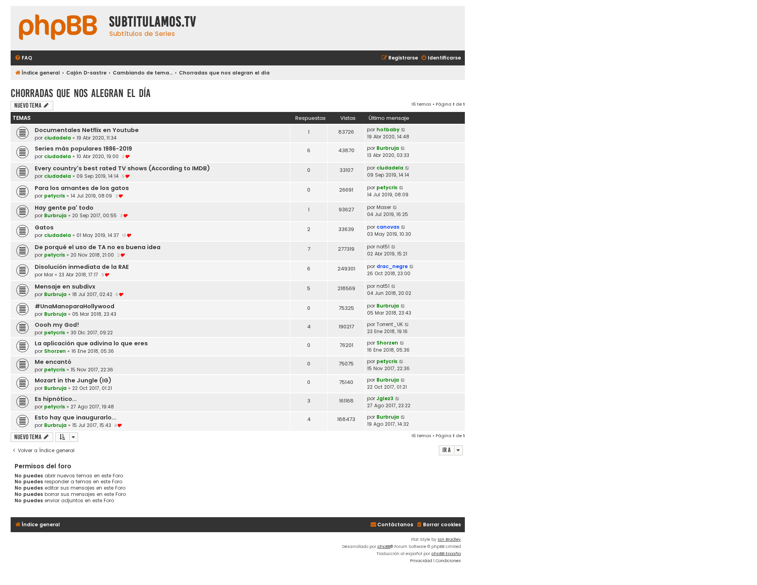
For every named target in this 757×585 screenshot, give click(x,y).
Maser (384, 207)
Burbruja (388, 148)
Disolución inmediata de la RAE (82, 267)
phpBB (383, 547)
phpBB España (446, 554)
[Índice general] (58, 28)
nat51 (383, 246)
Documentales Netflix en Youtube (87, 130)
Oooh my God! (57, 325)
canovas (388, 227)
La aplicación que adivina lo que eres (91, 343)
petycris (54, 195)
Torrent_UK (390, 324)
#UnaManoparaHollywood (74, 306)
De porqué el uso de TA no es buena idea (97, 247)
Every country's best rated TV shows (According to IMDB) (122, 168)
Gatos (44, 227)
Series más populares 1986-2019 (83, 149)
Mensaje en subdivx (65, 287)
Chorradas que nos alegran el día (81, 93)
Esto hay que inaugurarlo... (75, 417)
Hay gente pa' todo (64, 208)
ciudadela (57, 137)
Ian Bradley (449, 539)
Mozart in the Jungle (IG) (73, 380)
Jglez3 (385, 398)
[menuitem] (23, 58)
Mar (48, 274)
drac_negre (392, 266)
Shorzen (55, 351)
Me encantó (53, 362)
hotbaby (388, 129)
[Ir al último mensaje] (403, 129)
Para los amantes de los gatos (82, 188)
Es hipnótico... (56, 399)
